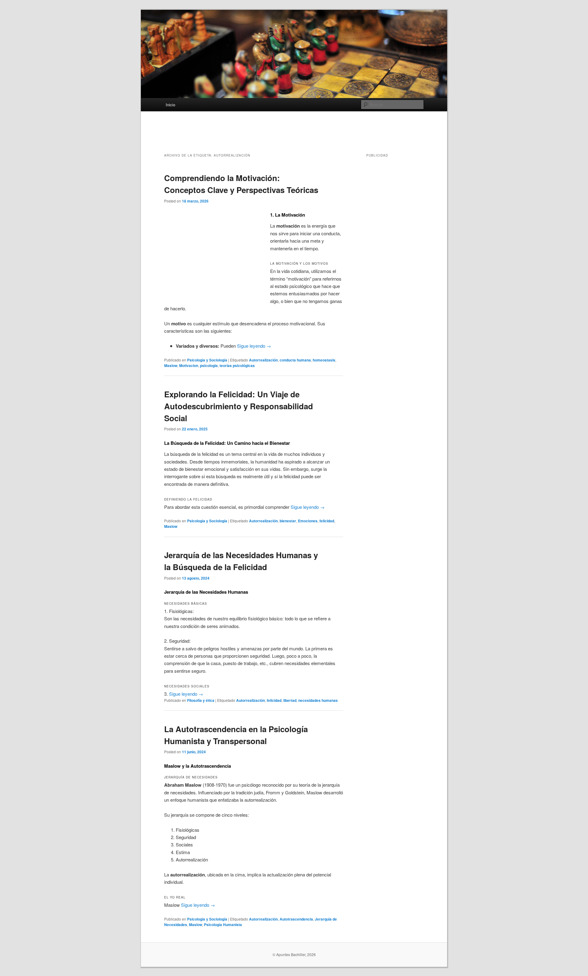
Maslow (170, 365)
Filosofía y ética (200, 700)
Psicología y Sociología (207, 360)
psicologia (209, 365)
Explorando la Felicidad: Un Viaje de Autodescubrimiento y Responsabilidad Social (238, 406)
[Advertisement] (294, 136)
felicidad (326, 521)
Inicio (170, 105)
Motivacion (188, 365)
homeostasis (324, 360)
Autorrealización (263, 360)
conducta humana (295, 360)
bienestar (288, 521)
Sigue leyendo (254, 345)
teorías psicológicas (237, 365)
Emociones (308, 521)
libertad (289, 700)
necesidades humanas (318, 700)
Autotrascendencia (296, 919)
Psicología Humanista (223, 924)
